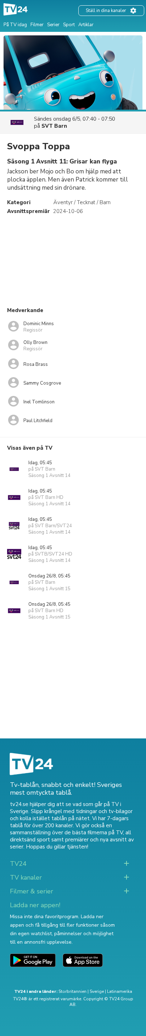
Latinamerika (119, 991)
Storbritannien (72, 991)
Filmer (37, 25)
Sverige (97, 991)
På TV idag (15, 25)
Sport (69, 25)
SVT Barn (54, 126)
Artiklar (86, 25)
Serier (53, 25)
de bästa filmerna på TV (93, 832)
